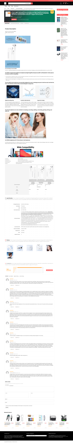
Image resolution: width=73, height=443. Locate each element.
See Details (33, 183)
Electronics (16, 6)
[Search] (32, 3)
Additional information (15, 23)
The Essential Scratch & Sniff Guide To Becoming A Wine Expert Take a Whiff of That (64, 41)
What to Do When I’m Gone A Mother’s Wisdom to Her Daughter (64, 48)
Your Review (11, 385)
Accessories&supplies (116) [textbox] (36, 435)
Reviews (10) (27, 23)
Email (6, 402)
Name (6, 399)
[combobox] (36, 435)
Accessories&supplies (19, 8)
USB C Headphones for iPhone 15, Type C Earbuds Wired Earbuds (41, 181)
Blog (12, 6)
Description (7, 23)
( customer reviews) (18, 17)
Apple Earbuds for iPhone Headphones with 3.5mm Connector (33, 181)
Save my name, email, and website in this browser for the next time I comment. (19, 405)
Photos (22, 23)
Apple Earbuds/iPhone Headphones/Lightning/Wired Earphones (49, 181)
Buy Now (14, 19)
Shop (9, 6)
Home (6, 6)
